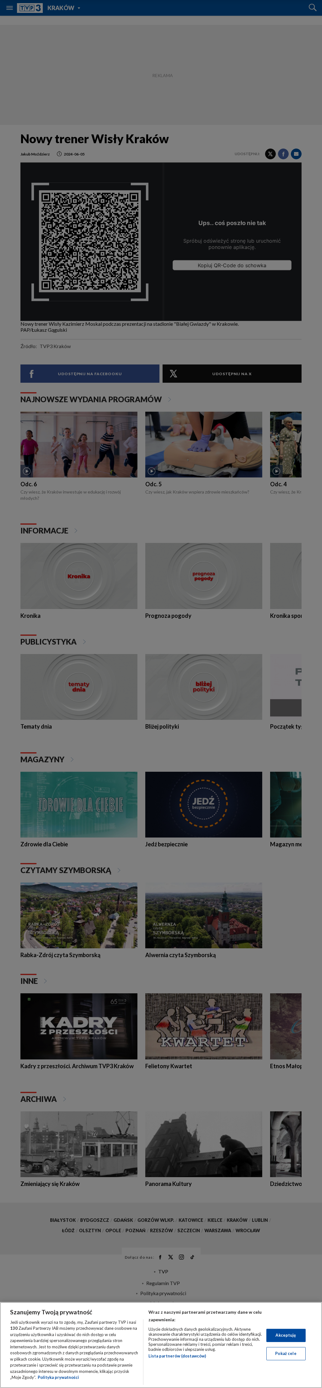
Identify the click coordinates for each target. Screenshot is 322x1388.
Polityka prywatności (58, 1377)
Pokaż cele (285, 1353)
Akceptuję (285, 1335)
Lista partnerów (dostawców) (177, 1355)
